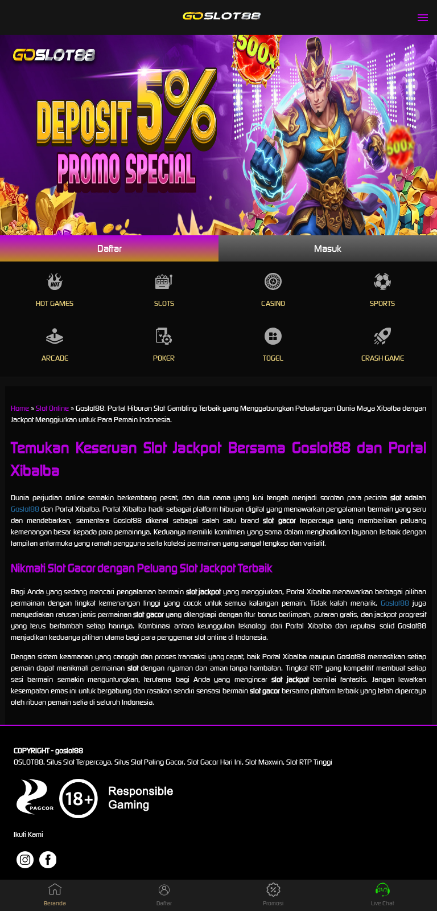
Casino (273, 303)
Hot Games (54, 303)
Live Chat (382, 903)
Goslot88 (25, 509)
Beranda (55, 903)
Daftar (109, 248)
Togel (273, 358)
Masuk (327, 248)
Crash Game (382, 358)
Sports (382, 303)
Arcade (55, 358)
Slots (164, 303)
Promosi (273, 903)
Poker (164, 358)
